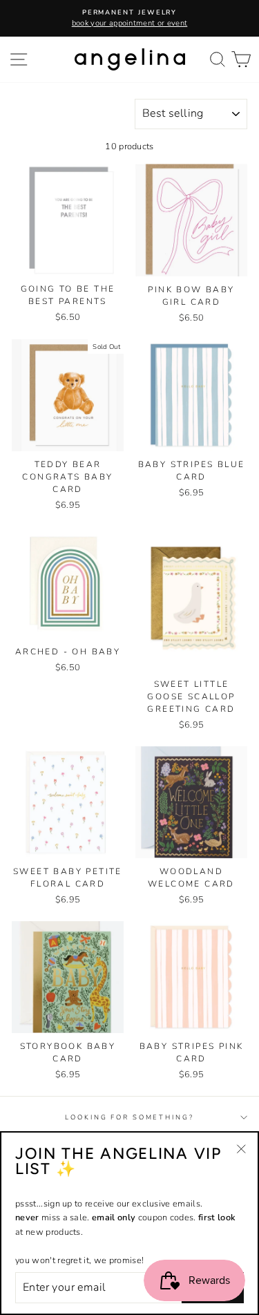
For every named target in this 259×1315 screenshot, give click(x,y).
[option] (129, 18)
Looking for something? (129, 1117)
